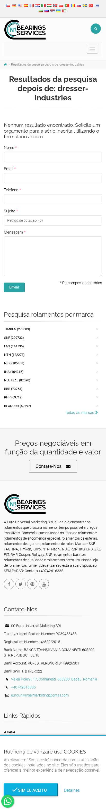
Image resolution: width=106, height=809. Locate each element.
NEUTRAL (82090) (17, 380)
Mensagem (13, 232)
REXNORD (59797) (17, 406)
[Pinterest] (32, 584)
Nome (9, 147)
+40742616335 (23, 687)
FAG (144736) (14, 346)
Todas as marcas (80, 412)
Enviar (14, 287)
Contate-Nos (48, 466)
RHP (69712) (13, 397)
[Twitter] (20, 584)
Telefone (11, 190)
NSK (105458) (14, 363)
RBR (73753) (13, 389)
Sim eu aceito (31, 790)
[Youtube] (44, 584)
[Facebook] (9, 584)
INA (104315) (13, 372)
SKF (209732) (14, 338)
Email (8, 168)
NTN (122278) (14, 355)
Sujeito (9, 211)
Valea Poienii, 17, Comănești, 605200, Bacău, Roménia (54, 679)
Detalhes (72, 790)
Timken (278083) (17, 329)
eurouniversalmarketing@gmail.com (40, 695)
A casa (9, 732)
